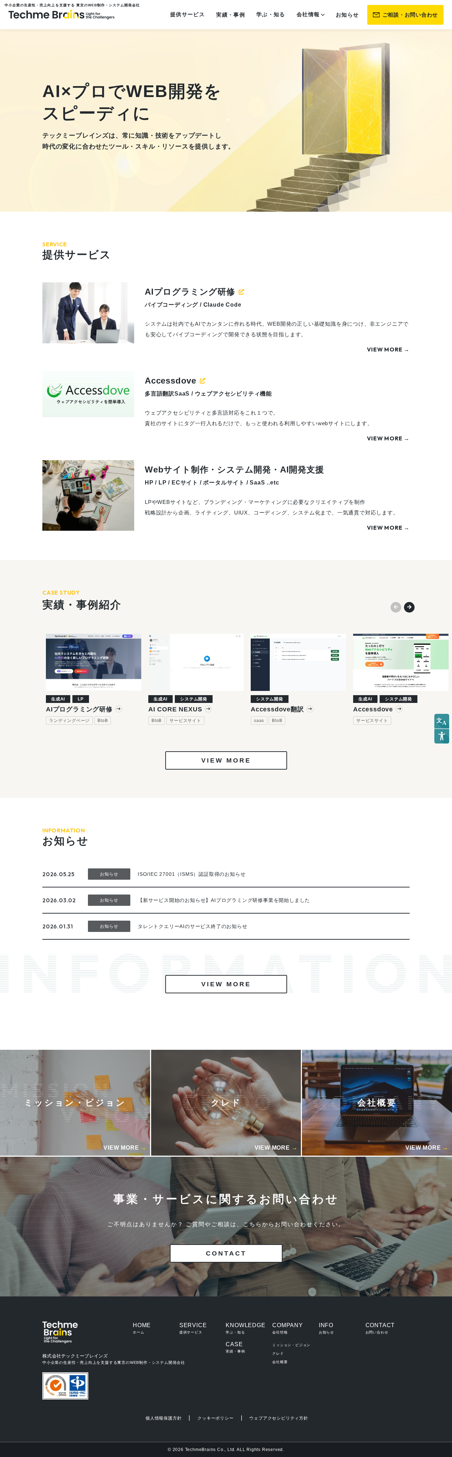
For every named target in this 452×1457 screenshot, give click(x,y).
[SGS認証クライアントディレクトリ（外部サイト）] (65, 1386)
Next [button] (407, 605)
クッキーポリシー (215, 1418)
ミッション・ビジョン (291, 1345)
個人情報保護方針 (163, 1418)
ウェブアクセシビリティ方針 (278, 1418)
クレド (278, 1353)
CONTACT (226, 1253)
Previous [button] (394, 605)
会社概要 (279, 1362)
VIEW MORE (226, 760)
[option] (93, 679)
